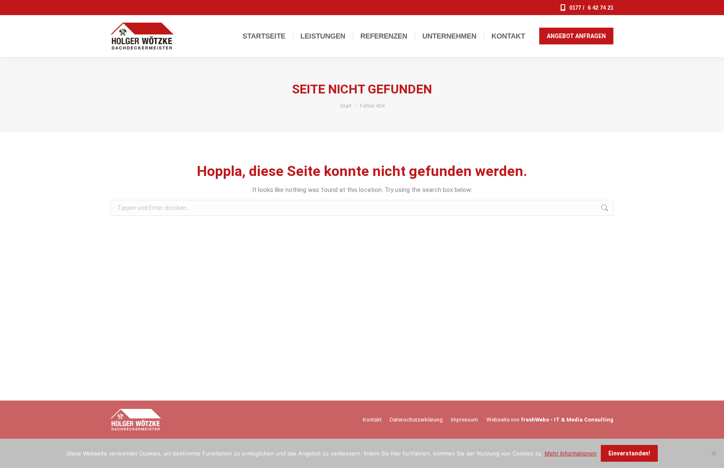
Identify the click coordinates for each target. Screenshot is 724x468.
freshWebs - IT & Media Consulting (567, 419)
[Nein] (713, 453)
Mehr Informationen (571, 453)
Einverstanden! (629, 453)
